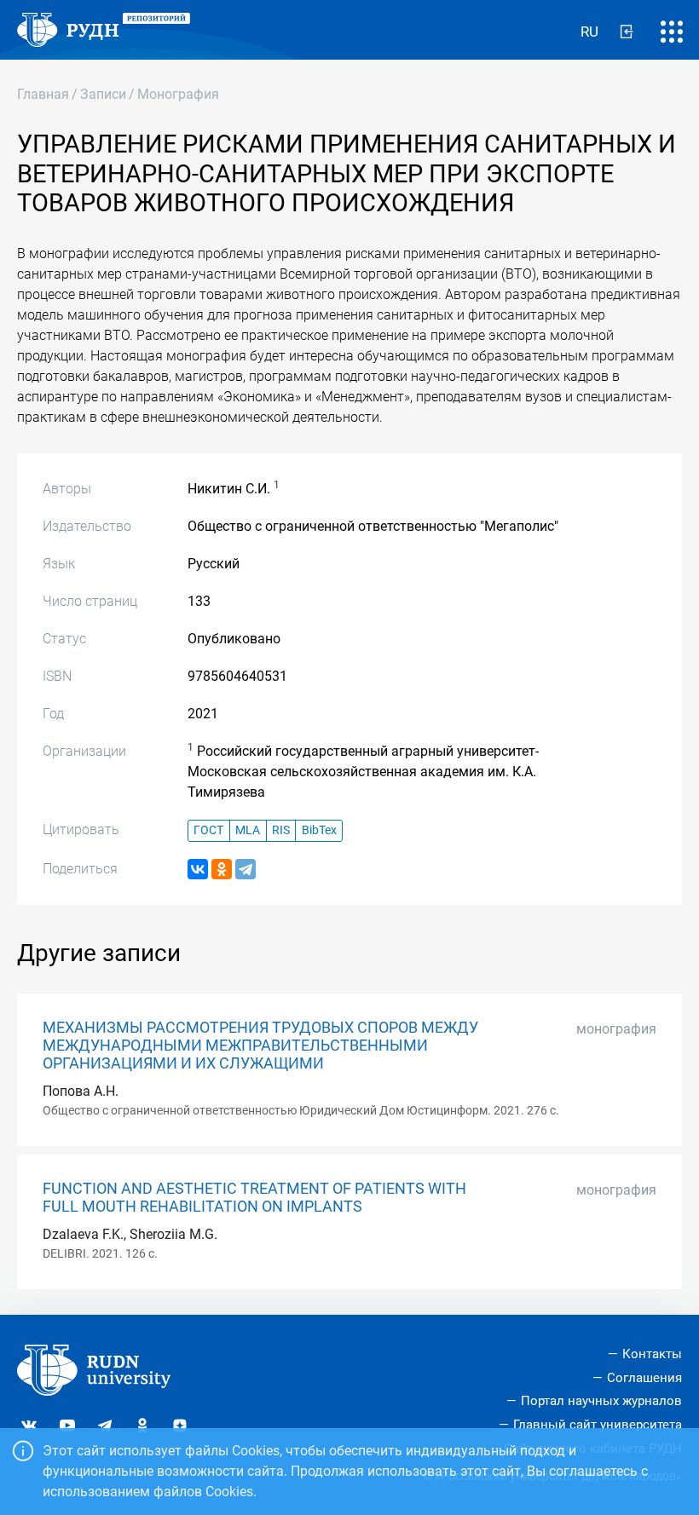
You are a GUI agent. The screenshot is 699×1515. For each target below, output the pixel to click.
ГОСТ (208, 830)
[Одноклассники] (221, 869)
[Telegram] (245, 869)
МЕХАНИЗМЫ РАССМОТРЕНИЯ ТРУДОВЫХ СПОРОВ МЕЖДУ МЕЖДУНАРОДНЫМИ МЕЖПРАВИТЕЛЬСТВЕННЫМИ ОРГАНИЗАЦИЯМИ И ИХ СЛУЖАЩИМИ (260, 1045)
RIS (281, 830)
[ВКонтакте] (198, 869)
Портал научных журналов (601, 1400)
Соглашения (644, 1377)
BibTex (319, 830)
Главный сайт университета (597, 1424)
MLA (247, 830)
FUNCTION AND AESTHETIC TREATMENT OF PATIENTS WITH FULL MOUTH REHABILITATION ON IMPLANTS (254, 1197)
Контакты (652, 1354)
